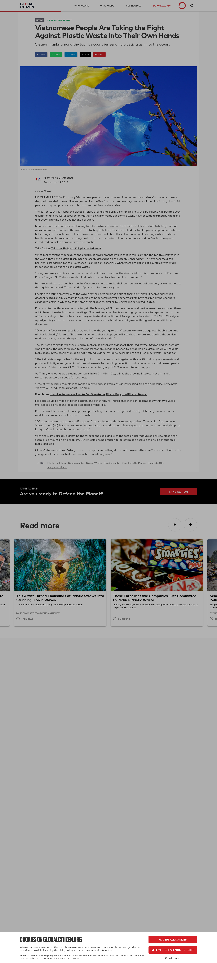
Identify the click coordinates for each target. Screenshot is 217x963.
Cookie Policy (173, 958)
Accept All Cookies (173, 939)
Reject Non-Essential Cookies (172, 950)
